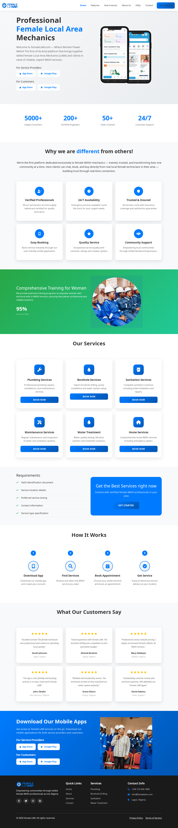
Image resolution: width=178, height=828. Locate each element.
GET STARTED (166, 5)
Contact (149, 5)
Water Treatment (99, 803)
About (69, 793)
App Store (27, 73)
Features (95, 5)
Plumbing (95, 789)
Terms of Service (153, 818)
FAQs (138, 5)
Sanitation (96, 798)
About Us (126, 5)
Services (70, 798)
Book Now (39, 399)
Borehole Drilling (99, 793)
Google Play (50, 73)
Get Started (126, 505)
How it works (110, 5)
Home (83, 5)
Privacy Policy (136, 818)
